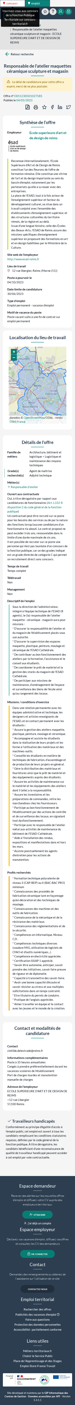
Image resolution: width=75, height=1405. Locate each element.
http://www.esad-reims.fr (23, 259)
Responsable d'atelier (24, 487)
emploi (35, 3)
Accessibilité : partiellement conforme (38, 1329)
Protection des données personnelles (37, 1324)
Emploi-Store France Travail (37, 1366)
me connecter (39, 1254)
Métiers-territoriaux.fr (37, 1351)
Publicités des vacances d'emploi (35, 1314)
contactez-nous (37, 1289)
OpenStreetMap (34, 417)
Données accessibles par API (44, 1396)
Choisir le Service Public (37, 1356)
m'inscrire (39, 1214)
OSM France (17, 421)
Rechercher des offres (37, 1309)
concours (12, 3)
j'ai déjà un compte (39, 1223)
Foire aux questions (37, 1319)
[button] (14, 352)
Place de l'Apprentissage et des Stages (37, 1361)
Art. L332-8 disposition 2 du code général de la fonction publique (35, 507)
